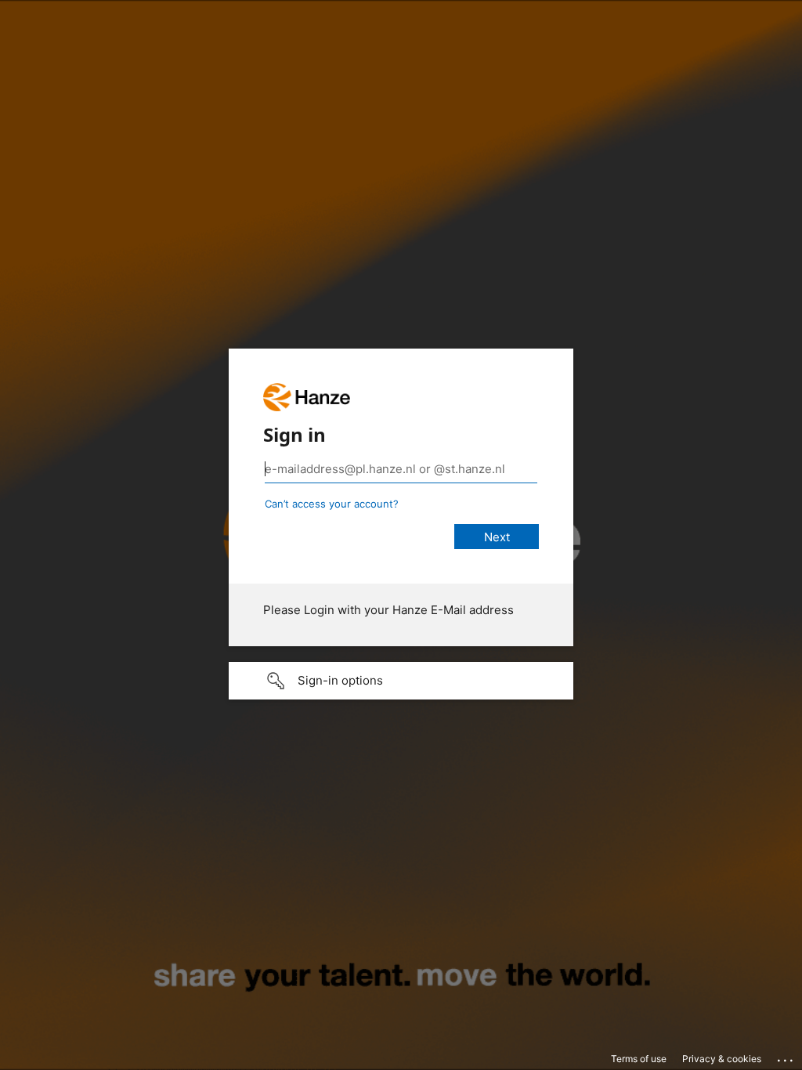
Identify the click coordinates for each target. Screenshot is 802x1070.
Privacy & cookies (721, 1059)
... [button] (786, 1057)
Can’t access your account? (332, 503)
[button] (401, 680)
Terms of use (639, 1059)
